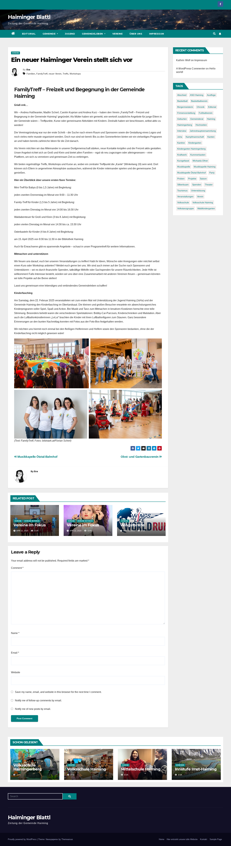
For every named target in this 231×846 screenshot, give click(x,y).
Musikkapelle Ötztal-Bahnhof (37, 456)
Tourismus (182, 190)
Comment (17, 568)
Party (211, 172)
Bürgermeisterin (185, 107)
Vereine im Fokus (31, 521)
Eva (28, 69)
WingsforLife (132, 525)
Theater (209, 184)
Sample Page (216, 839)
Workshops (75, 73)
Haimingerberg (184, 125)
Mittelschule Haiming (140, 769)
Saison (203, 178)
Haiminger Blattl (29, 17)
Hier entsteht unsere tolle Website (182, 839)
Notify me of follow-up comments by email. (38, 700)
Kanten (210, 137)
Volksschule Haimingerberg (27, 767)
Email (15, 652)
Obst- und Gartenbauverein (140, 456)
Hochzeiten (201, 125)
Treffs (65, 73)
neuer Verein (55, 73)
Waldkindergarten (206, 208)
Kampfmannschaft (195, 137)
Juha (179, 137)
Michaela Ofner (200, 160)
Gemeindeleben (93, 33)
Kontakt (203, 839)
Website (15, 672)
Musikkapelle (183, 166)
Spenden (196, 184)
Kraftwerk (182, 154)
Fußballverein (205, 113)
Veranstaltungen (185, 196)
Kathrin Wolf (183, 60)
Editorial (29, 33)
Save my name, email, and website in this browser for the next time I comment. (58, 692)
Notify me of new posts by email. (33, 709)
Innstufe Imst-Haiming (196, 769)
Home (161, 839)
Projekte (192, 178)
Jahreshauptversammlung (203, 131)
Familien (31, 73)
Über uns (135, 33)
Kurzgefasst (183, 160)
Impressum (156, 33)
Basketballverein (199, 101)
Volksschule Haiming (202, 202)
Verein (200, 196)
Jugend (70, 33)
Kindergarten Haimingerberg (191, 148)
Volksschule (183, 202)
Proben (180, 178)
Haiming (211, 119)
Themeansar (67, 839)
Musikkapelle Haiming (204, 166)
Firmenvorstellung (186, 113)
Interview (181, 131)
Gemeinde (49, 33)
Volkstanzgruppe (185, 208)
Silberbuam (183, 184)
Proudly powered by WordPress (22, 839)
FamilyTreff (41, 73)
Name (15, 633)
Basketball (182, 101)
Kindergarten (194, 143)
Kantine (181, 143)
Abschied (181, 95)
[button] (214, 33)
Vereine (117, 33)
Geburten (182, 119)
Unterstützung (198, 190)
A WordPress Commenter (190, 68)
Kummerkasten (197, 154)
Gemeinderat (196, 119)
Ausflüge (211, 95)
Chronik (200, 107)
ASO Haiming (196, 95)
